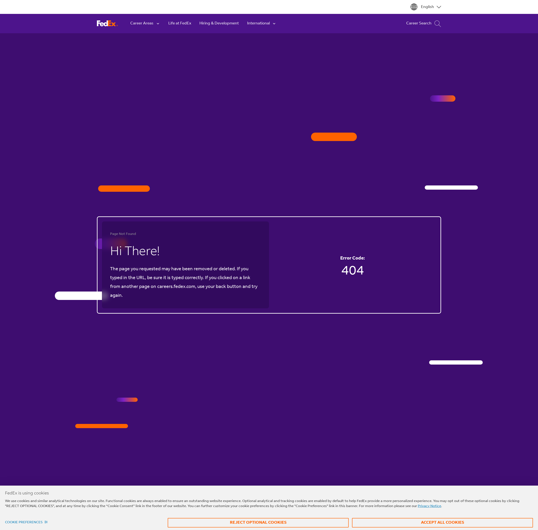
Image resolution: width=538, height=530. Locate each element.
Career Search (418, 23)
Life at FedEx (179, 23)
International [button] (258, 23)
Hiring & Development (219, 23)
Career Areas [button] (141, 23)
